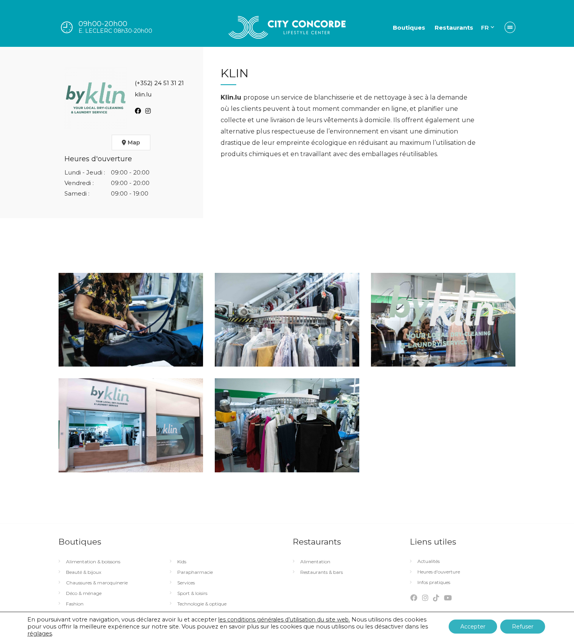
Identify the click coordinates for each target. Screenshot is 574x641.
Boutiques (409, 27)
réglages (39, 633)
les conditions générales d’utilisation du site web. (284, 619)
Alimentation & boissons (93, 561)
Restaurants (454, 27)
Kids (181, 561)
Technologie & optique (201, 604)
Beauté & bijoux (83, 572)
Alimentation (315, 561)
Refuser (522, 626)
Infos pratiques (433, 582)
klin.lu (143, 94)
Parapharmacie (195, 572)
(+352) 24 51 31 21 (159, 83)
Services (186, 583)
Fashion (75, 604)
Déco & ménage (84, 593)
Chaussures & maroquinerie (97, 583)
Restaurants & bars (321, 572)
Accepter (472, 626)
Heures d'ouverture (438, 572)
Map (133, 142)
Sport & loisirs (192, 593)
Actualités (428, 561)
